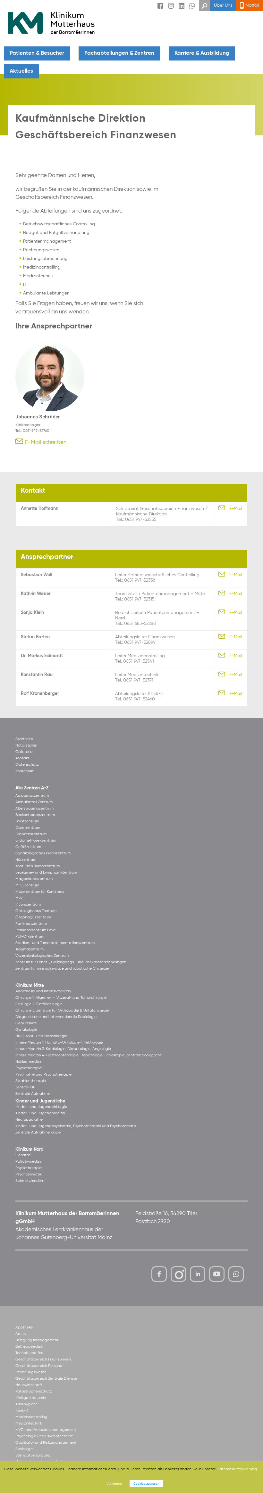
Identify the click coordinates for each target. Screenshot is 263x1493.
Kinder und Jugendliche (40, 1101)
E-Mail (235, 508)
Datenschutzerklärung (236, 1469)
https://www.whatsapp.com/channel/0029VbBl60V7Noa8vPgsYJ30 (236, 1274)
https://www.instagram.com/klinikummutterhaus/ (178, 1274)
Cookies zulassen (146, 1483)
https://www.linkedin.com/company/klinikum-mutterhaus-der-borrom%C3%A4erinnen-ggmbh (198, 1275)
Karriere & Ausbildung (201, 53)
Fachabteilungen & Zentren (119, 53)
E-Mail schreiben (45, 442)
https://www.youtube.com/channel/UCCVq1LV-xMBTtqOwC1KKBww (217, 1275)
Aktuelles (21, 71)
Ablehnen (114, 1483)
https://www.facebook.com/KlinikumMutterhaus (159, 1274)
